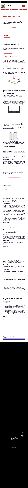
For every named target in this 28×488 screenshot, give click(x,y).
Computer (4, 11)
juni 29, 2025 (6, 302)
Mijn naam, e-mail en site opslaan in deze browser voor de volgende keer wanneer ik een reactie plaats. (14, 337)
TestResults (8, 5)
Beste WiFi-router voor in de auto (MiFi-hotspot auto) (10, 56)
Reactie (4, 319)
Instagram (22, 435)
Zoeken (23, 6)
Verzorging (16, 9)
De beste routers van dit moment (8, 53)
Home (2, 11)
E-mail (3, 330)
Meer (25, 9)
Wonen (7, 9)
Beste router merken (6, 40)
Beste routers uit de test (7, 37)
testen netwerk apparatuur (9, 283)
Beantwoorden (7, 314)
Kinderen (20, 9)
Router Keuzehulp (7, 60)
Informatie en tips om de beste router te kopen (9, 39)
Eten (11, 9)
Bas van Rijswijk (4, 294)
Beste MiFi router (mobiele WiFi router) (8, 55)
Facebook (22, 434)
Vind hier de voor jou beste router (11, 16)
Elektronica (3, 9)
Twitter (22, 436)
